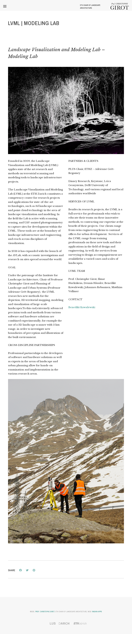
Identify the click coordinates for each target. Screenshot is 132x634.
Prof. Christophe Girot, (45, 611)
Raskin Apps (97, 611)
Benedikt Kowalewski (81, 307)
